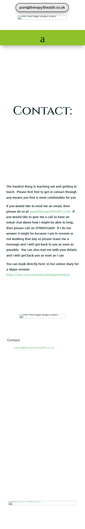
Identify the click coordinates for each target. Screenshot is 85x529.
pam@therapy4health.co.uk (42, 7)
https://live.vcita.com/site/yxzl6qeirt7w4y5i (38, 275)
